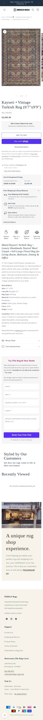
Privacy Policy (9, 641)
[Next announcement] (38, 3)
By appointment (21, 694)
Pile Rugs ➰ (10, 17)
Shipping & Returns (9, 222)
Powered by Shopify (27, 715)
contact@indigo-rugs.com (14, 674)
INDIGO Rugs (18, 715)
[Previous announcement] (4, 3)
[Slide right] (26, 95)
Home (3, 17)
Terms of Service (10, 646)
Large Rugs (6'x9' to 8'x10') (21, 19)
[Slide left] (16, 95)
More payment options (21, 146)
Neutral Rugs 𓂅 (6, 19)
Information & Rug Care (13, 650)
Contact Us (8, 632)
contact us (19, 330)
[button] (4, 9)
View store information (12, 171)
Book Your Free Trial (21, 435)
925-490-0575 (9, 671)
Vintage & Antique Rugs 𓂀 (24, 17)
